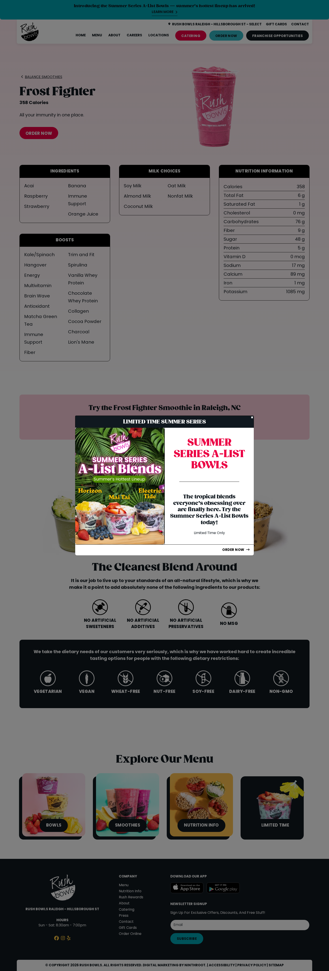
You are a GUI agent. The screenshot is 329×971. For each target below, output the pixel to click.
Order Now (233, 550)
